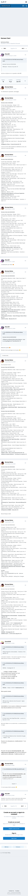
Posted (10, 55)
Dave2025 (8, 641)
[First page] (2, 48)
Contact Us (11, 890)
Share (7, 846)
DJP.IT (3, 2)
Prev (5, 48)
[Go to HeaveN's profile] (2, 54)
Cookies (17, 890)
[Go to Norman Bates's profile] (2, 87)
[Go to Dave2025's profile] (2, 642)
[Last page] (26, 48)
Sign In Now (14, 838)
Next (23, 48)
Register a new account (14, 828)
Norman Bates (5, 42)
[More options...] (25, 55)
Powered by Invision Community (14, 893)
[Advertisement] (14, 22)
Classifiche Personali (15, 43)
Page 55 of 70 (14, 48)
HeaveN (7, 54)
